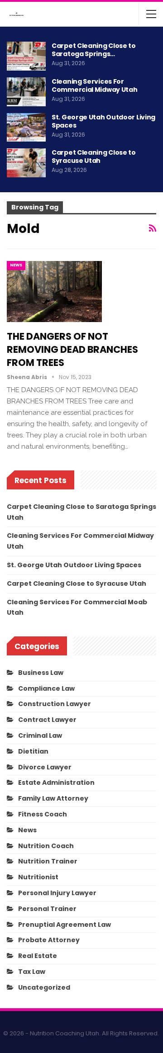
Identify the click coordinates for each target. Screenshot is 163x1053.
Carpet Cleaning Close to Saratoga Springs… (94, 49)
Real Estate (37, 955)
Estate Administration (56, 782)
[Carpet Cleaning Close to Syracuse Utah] (26, 162)
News (16, 265)
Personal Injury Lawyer (57, 892)
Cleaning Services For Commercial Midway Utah (94, 85)
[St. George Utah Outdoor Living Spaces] (26, 127)
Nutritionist (38, 877)
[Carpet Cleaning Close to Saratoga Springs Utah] (26, 56)
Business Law (40, 672)
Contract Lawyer (47, 719)
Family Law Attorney (53, 798)
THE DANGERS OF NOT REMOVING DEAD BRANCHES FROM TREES (72, 349)
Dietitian (33, 751)
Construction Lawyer (54, 703)
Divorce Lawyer (45, 767)
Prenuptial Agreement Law (64, 924)
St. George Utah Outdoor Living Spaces (103, 121)
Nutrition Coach (46, 845)
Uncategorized (44, 987)
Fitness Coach (42, 814)
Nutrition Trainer (47, 861)
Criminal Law (40, 735)
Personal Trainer (47, 908)
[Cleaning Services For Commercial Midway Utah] (26, 91)
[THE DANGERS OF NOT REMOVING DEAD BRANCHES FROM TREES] (54, 291)
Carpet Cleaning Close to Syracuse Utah (94, 156)
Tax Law (31, 971)
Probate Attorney (49, 939)
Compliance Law (46, 688)
